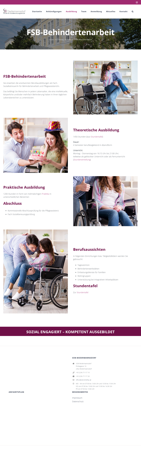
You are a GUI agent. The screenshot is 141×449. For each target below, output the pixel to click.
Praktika (45, 193)
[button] (133, 11)
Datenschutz (77, 401)
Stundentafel (96, 136)
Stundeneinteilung (82, 159)
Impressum (77, 397)
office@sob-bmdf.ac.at (83, 380)
